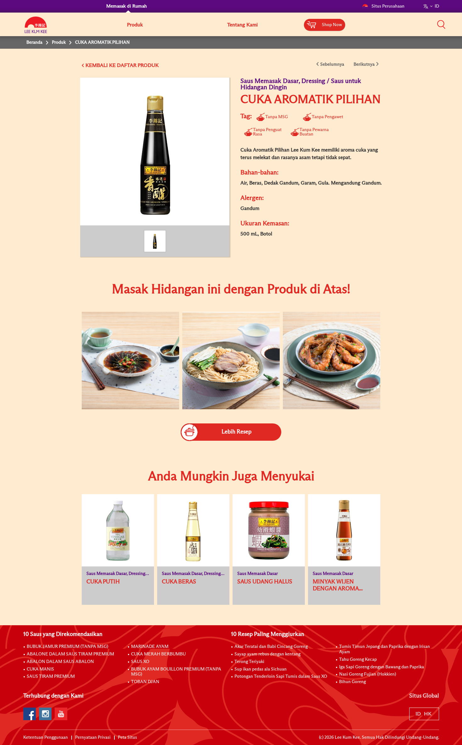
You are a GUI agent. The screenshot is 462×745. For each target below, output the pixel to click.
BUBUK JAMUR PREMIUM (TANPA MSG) (67, 646)
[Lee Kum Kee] (35, 28)
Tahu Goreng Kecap (358, 659)
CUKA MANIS (40, 669)
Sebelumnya (332, 64)
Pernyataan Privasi (93, 737)
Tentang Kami (242, 24)
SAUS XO (140, 661)
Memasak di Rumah (126, 6)
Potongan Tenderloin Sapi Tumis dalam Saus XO (280, 676)
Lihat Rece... (125, 340)
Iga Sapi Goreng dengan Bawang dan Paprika (381, 667)
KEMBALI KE (100, 65)
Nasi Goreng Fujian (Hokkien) (367, 674)
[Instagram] (45, 714)
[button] (441, 24)
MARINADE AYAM (149, 646)
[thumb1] (130, 360)
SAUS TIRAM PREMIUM (51, 676)
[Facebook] (29, 714)
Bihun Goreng (352, 682)
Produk (135, 24)
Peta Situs (127, 737)
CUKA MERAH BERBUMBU (158, 654)
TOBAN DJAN (145, 682)
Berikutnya (364, 64)
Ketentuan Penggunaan (45, 737)
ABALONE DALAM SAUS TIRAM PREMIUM (70, 654)
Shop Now (332, 25)
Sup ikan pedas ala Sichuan (260, 669)
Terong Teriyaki (249, 661)
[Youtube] (61, 714)
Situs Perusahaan (387, 6)
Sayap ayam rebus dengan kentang (267, 654)
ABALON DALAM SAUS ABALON (60, 661)
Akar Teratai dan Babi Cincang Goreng (271, 646)
